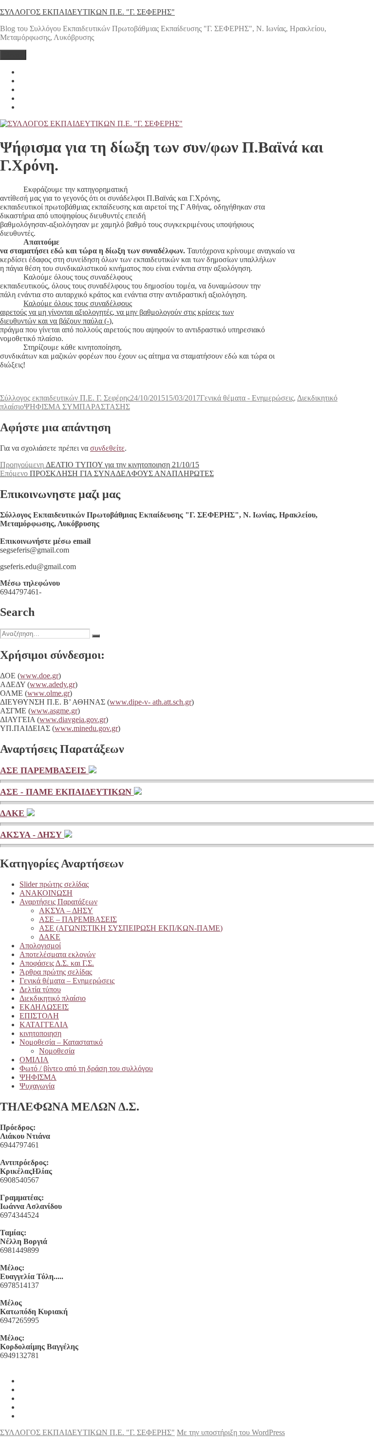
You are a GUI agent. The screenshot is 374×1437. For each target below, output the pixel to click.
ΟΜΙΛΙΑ (34, 1059)
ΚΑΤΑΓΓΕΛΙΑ (43, 1024)
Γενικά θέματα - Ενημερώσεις (247, 398)
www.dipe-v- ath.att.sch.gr (150, 702)
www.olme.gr (48, 693)
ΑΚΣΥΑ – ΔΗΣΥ (66, 910)
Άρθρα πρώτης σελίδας (55, 972)
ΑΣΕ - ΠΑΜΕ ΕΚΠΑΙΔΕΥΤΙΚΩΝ (67, 792)
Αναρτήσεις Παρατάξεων (58, 902)
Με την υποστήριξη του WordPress (231, 1432)
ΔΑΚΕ (13, 813)
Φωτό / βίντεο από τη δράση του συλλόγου (86, 1068)
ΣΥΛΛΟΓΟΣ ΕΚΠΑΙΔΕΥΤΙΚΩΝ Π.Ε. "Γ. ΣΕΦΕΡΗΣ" (87, 12)
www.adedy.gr (52, 684)
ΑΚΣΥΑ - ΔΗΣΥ (32, 835)
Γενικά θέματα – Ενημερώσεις (66, 981)
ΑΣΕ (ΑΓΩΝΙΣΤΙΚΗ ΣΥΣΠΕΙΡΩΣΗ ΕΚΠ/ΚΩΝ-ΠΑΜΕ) (131, 928)
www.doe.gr (39, 675)
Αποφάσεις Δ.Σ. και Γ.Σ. (56, 963)
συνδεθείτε (107, 448)
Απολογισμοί (40, 945)
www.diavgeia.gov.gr (72, 719)
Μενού (13, 54)
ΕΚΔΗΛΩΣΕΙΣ (44, 1007)
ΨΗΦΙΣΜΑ (37, 1077)
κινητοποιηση (40, 1033)
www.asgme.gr (54, 711)
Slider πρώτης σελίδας (54, 884)
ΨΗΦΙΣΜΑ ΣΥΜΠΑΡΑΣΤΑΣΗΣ (77, 406)
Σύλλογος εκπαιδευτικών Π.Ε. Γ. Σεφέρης (65, 398)
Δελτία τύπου (40, 989)
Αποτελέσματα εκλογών (57, 954)
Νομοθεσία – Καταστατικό (61, 1042)
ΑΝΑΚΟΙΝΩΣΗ (46, 893)
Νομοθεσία (57, 1051)
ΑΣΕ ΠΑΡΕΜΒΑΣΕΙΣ (44, 770)
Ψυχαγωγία (37, 1086)
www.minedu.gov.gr (86, 728)
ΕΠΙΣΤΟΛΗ (39, 1016)
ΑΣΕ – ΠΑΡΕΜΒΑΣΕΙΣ (78, 919)
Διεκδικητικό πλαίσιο (52, 998)
